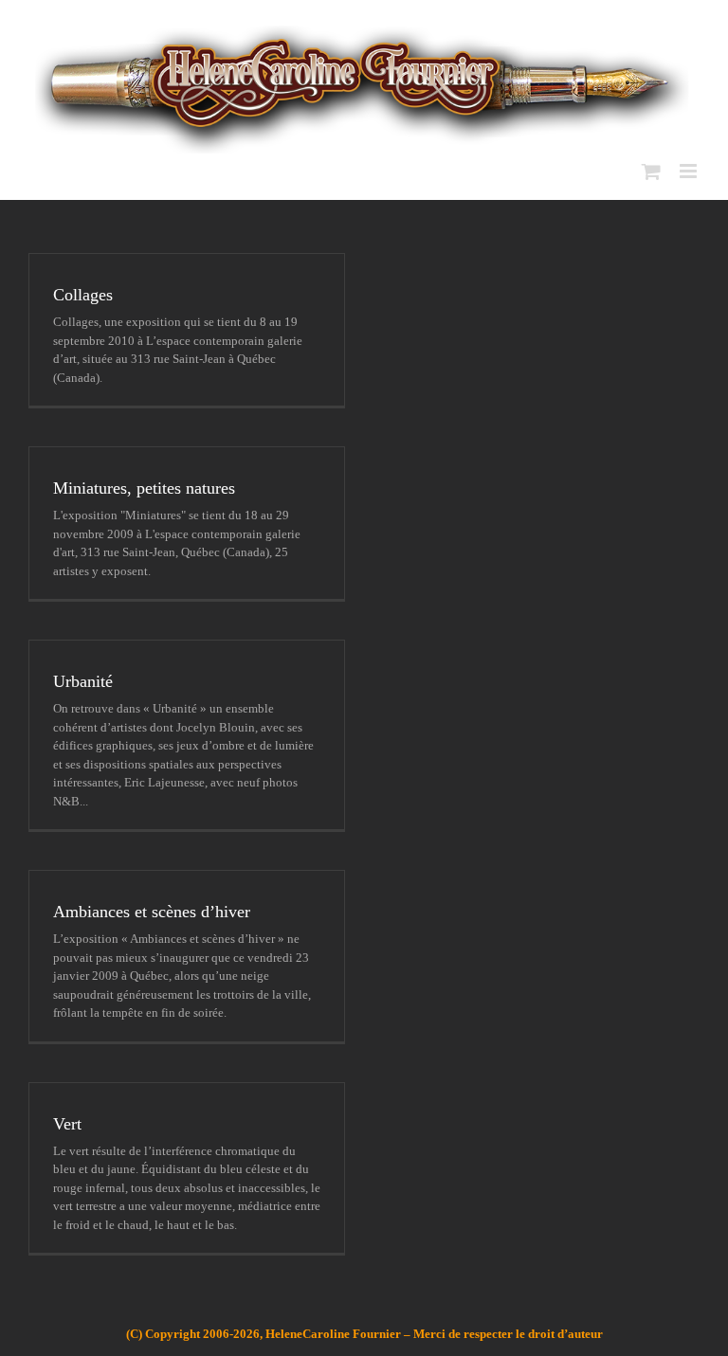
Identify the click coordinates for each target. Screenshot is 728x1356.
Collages (83, 294)
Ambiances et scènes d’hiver (151, 911)
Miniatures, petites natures (144, 488)
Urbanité (83, 681)
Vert (67, 1123)
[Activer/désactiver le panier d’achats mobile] (651, 171)
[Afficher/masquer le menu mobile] (690, 171)
